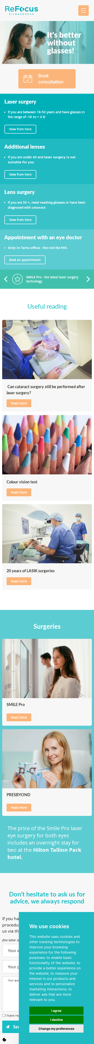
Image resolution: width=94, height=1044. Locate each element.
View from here (20, 129)
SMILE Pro (16, 704)
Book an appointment (25, 260)
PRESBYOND (18, 794)
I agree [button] (56, 1010)
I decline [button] (56, 1019)
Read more (19, 403)
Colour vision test (22, 481)
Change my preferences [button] (56, 1028)
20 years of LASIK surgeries (31, 570)
